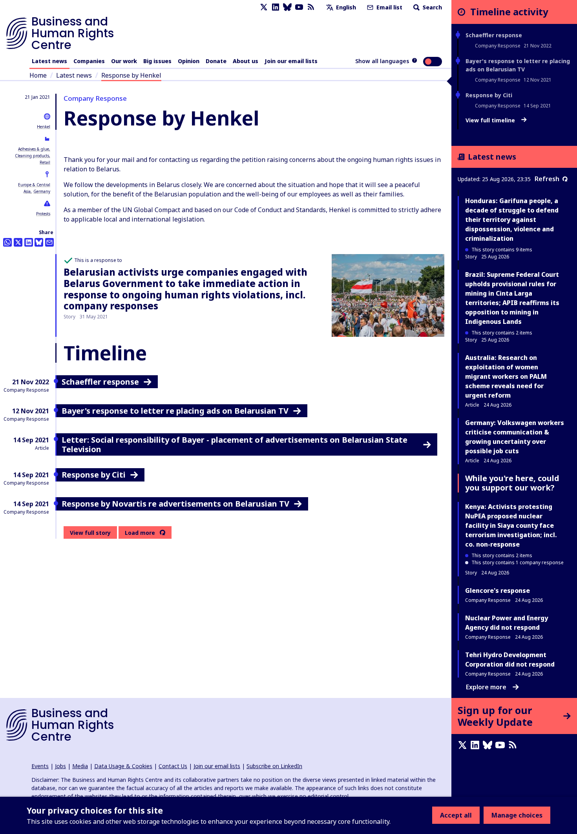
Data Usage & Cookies (123, 766)
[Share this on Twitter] (18, 242)
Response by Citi (489, 95)
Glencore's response (497, 590)
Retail (45, 162)
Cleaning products (32, 155)
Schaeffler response (494, 35)
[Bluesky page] (287, 7)
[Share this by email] (49, 242)
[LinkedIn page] (275, 7)
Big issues (157, 61)
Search (431, 7)
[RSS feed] (311, 7)
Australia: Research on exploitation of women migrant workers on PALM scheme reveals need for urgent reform (506, 376)
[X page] (263, 7)
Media (80, 766)
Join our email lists (291, 61)
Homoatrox (425, 328)
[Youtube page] (299, 7)
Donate (216, 61)
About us (245, 61)
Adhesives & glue (33, 149)
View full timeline (491, 120)
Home (38, 75)
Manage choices (516, 815)
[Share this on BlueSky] (39, 242)
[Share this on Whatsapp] (7, 242)
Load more (140, 532)
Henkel (43, 126)
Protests (43, 213)
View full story (90, 532)
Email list (388, 7)
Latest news (49, 61)
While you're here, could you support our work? (512, 483)
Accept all (456, 815)
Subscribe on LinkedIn (274, 766)
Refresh (547, 178)
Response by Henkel (131, 75)
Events (40, 766)
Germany (41, 191)
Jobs (60, 766)
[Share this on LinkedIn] (28, 242)
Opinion (188, 61)
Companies (89, 61)
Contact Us (173, 766)
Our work (124, 61)
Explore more (486, 687)
